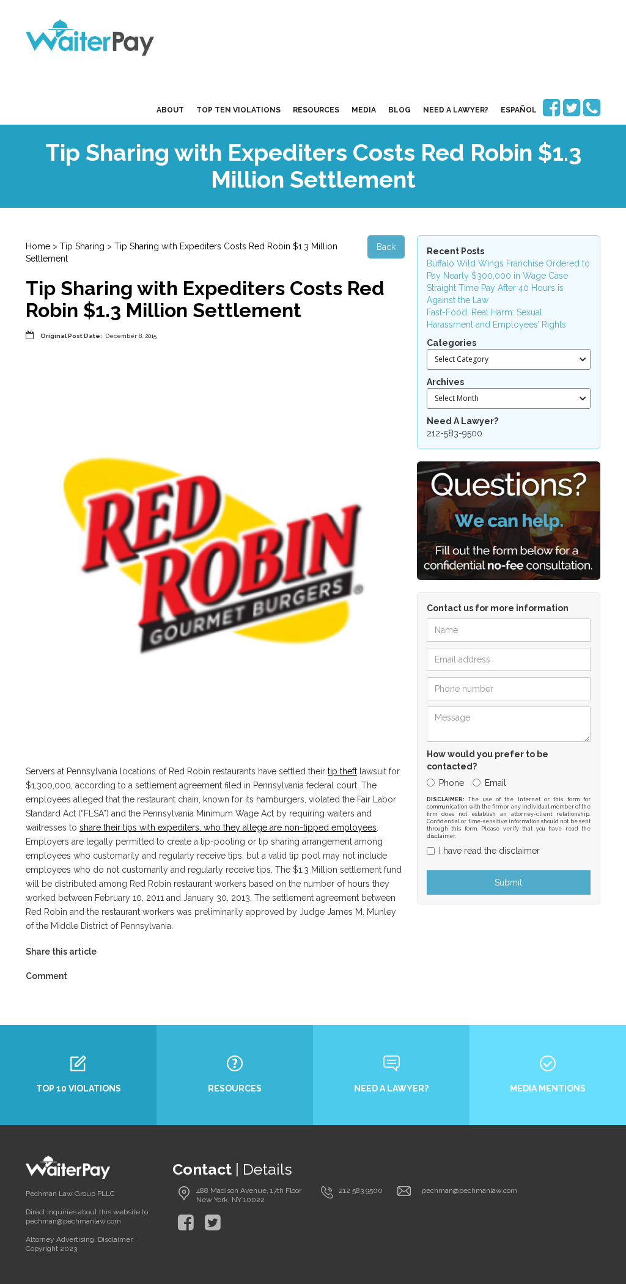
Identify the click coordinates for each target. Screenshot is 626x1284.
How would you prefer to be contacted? (487, 760)
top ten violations (238, 110)
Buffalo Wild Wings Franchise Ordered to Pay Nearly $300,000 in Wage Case (508, 270)
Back (386, 247)
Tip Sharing (82, 246)
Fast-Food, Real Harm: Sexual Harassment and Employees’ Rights (496, 318)
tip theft (342, 771)
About (170, 110)
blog (399, 110)
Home (38, 246)
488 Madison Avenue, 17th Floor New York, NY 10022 (248, 1195)
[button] (508, 359)
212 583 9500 (361, 1190)
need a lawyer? (455, 110)
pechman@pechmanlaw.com (469, 1190)
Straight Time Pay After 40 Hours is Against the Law (495, 294)
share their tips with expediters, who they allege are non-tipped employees (228, 827)
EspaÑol (519, 110)
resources (316, 110)
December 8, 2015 (130, 335)
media (364, 110)
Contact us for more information (498, 608)
